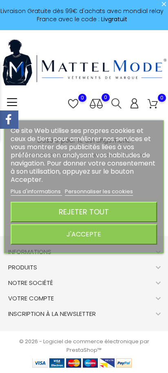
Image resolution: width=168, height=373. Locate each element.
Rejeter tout (84, 212)
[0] (153, 104)
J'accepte (83, 234)
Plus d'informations (36, 191)
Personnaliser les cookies (99, 191)
